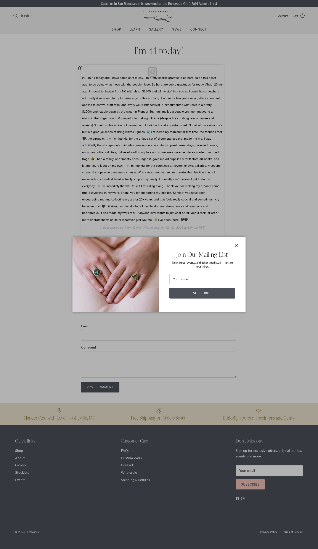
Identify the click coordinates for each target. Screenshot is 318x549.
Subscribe (202, 293)
